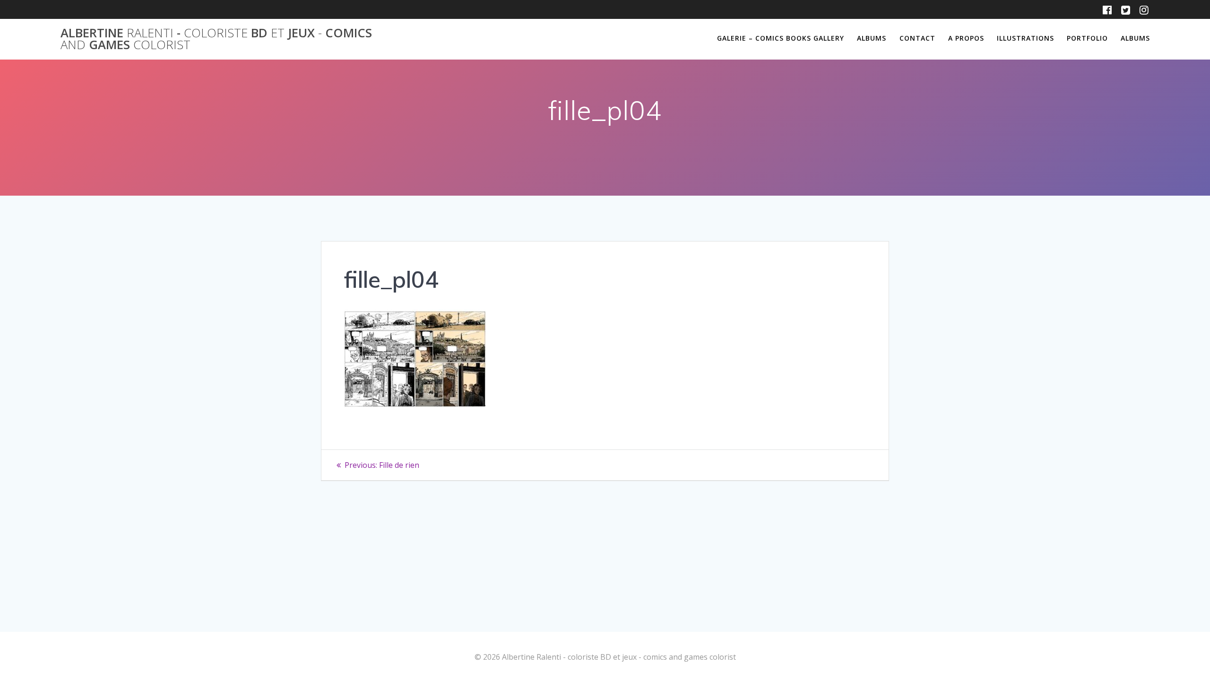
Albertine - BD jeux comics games (216, 39)
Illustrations (1025, 38)
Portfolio (1087, 38)
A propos (966, 38)
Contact (917, 38)
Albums (871, 38)
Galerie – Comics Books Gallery (780, 38)
